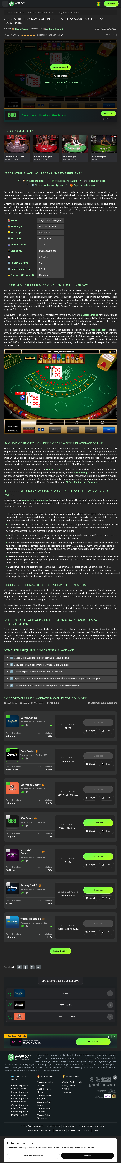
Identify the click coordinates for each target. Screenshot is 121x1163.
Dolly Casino (68, 1085)
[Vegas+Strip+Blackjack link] (19, 967)
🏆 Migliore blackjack (33, 181)
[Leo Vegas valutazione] (26, 792)
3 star (28, 34)
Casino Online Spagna (44, 1097)
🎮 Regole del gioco (94, 181)
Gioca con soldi (60, 67)
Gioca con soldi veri (17, 152)
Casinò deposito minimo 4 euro (19, 1100)
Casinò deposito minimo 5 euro (19, 1107)
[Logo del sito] (53, 3)
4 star (31, 34)
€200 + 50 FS (68, 761)
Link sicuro (109, 119)
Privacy (60, 1130)
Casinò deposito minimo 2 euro (19, 1093)
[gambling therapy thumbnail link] (107, 1096)
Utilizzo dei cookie (33, 1155)
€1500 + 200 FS (68, 895)
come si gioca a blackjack (35, 500)
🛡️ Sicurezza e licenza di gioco (47, 185)
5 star (34, 34)
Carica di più (59, 951)
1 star (22, 34)
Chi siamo (69, 1126)
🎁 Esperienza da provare (83, 185)
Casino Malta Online (44, 1090)
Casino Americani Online (45, 1084)
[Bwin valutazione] (26, 758)
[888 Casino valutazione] (26, 825)
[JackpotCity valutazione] (26, 860)
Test (96, 1130)
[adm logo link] (101, 1090)
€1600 (68, 861)
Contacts (53, 1126)
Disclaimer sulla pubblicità (102, 703)
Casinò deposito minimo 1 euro (19, 1087)
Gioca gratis (60, 75)
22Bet (65, 1089)
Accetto (88, 1155)
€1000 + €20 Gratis (68, 828)
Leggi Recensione (51, 724)
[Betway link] (12, 893)
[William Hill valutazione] (26, 926)
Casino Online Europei (44, 1110)
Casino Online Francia (44, 1103)
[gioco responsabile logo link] (98, 1096)
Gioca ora (108, 113)
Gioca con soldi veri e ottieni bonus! (44, 115)
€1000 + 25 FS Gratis (68, 795)
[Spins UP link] (16, 1041)
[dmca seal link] (106, 1079)
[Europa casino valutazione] (26, 725)
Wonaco (66, 1092)
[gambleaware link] (102, 1085)
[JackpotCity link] (12, 859)
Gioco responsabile (92, 1126)
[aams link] (111, 1090)
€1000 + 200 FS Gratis (68, 929)
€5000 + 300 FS (32, 1042)
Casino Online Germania (44, 1116)
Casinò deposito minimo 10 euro (19, 1113)
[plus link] (92, 1079)
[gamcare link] (98, 1079)
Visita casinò (93, 1041)
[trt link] (115, 1077)
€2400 (68, 728)
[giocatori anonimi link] (114, 1096)
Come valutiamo (79, 1130)
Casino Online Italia (72, 1082)
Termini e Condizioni (39, 1130)
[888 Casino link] (12, 115)
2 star (25, 34)
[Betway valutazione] (26, 892)
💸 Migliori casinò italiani (64, 181)
